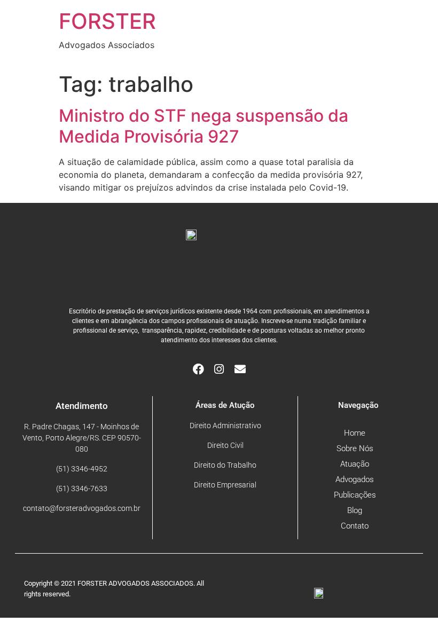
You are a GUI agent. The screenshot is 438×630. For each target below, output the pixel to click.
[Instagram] (219, 369)
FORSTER (107, 21)
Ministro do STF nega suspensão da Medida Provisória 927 (203, 125)
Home (354, 433)
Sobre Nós (355, 448)
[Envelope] (240, 369)
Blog (354, 510)
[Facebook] (198, 369)
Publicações (355, 495)
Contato (355, 526)
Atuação (354, 464)
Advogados (354, 479)
